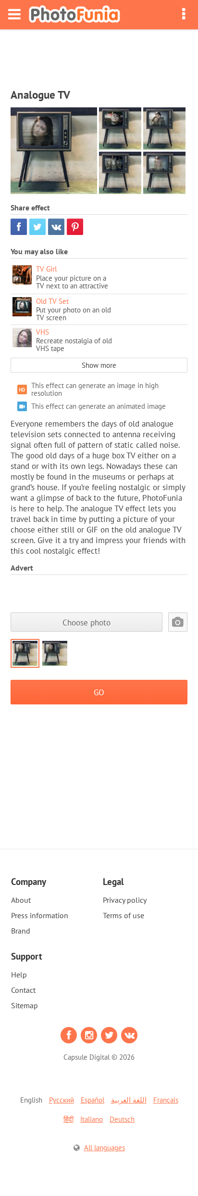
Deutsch (122, 1119)
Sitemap (24, 1005)
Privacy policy (125, 900)
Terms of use (123, 915)
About (21, 900)
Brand (20, 931)
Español (92, 1100)
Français (165, 1100)
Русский (61, 1100)
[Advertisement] (99, 56)
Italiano (91, 1119)
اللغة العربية (129, 1100)
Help (19, 974)
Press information (39, 915)
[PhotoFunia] (74, 14)
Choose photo (86, 622)
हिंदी (68, 1119)
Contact (23, 990)
